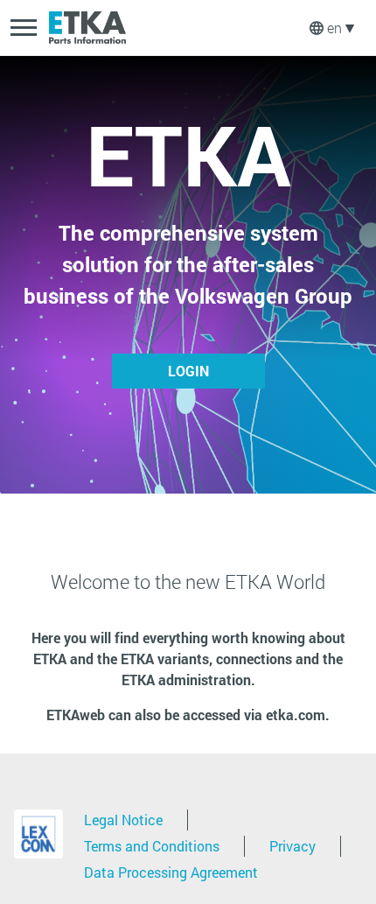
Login (188, 370)
